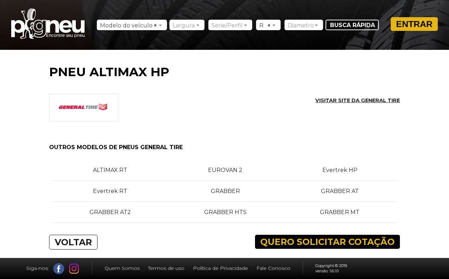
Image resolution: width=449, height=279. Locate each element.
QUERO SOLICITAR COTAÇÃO (327, 242)
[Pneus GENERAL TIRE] (83, 117)
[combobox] (132, 25)
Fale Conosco (273, 268)
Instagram (74, 268)
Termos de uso (166, 268)
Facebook (58, 268)
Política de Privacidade (220, 268)
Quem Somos (122, 268)
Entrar (414, 24)
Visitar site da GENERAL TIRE (357, 100)
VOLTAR (73, 242)
